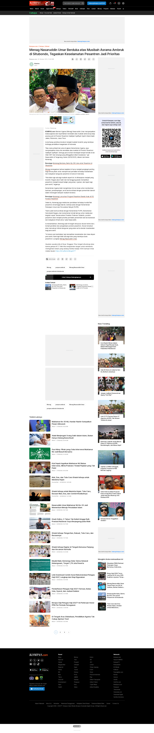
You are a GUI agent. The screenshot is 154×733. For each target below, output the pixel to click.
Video (75, 687)
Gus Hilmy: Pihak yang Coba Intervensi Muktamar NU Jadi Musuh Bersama (72, 450)
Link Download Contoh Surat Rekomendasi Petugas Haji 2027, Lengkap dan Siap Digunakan (73, 576)
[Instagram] (42, 660)
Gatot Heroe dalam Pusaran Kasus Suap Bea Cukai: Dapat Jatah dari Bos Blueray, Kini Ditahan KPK (111, 494)
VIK (91, 659)
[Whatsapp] (34, 664)
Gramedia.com (118, 692)
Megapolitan (61, 664)
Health (60, 687)
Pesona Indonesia (95, 674)
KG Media (116, 667)
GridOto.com (117, 682)
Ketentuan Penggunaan (68, 703)
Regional (60, 667)
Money (100, 8)
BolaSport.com (118, 684)
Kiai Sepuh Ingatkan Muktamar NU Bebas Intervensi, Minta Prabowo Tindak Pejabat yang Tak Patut (73, 465)
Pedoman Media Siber (98, 703)
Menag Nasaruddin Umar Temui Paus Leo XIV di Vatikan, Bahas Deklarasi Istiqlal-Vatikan (115, 585)
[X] (34, 660)
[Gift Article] (81, 59)
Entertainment (62, 682)
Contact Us (115, 703)
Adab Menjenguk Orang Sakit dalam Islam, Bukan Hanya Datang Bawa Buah (72, 437)
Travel (119, 8)
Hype (75, 667)
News (31, 8)
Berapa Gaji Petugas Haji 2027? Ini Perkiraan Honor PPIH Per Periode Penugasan (73, 604)
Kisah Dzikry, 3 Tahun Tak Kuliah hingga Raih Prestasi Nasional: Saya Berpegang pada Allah (71, 520)
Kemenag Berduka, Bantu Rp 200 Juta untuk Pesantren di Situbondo (116, 595)
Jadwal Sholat (57, 13)
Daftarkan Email (38, 689)
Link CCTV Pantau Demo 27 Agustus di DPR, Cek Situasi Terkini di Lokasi (110, 418)
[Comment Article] (89, 59)
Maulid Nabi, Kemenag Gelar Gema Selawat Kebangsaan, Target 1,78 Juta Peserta (70, 562)
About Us (49, 703)
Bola (76, 8)
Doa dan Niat (48, 13)
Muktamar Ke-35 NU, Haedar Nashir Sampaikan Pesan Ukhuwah (71, 423)
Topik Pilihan (93, 684)
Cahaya (58, 8)
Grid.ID (115, 679)
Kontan (115, 674)
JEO (91, 662)
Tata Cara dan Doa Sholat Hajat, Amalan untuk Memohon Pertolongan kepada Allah (114, 605)
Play (91, 677)
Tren (88, 8)
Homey (76, 672)
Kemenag (53, 128)
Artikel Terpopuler (95, 679)
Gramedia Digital (118, 694)
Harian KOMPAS (118, 659)
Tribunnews (117, 689)
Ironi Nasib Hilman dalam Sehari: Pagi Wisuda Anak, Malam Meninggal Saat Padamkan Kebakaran (109, 345)
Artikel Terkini (94, 682)
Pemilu (60, 669)
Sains (59, 684)
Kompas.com (33, 46)
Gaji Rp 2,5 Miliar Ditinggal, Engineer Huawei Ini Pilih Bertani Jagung (110, 468)
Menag (47, 169)
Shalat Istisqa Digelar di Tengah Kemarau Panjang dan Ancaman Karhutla (72, 548)
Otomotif (70, 8)
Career (108, 703)
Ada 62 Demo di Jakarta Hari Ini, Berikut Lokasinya (110, 371)
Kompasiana (117, 664)
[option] (57, 287)
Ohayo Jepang (94, 667)
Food (75, 674)
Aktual (41, 13)
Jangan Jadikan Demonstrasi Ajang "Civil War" (110, 394)
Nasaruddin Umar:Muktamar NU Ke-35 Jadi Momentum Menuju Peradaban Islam (70, 506)
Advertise (56, 703)
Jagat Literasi (50, 8)
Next (68, 632)
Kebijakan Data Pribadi (83, 703)
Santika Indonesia (119, 697)
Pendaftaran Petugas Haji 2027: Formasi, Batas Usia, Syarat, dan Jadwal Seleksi (71, 590)
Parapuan (76, 682)
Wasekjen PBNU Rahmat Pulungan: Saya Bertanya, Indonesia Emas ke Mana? (115, 565)
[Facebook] (30, 660)
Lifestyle (82, 8)
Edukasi (112, 8)
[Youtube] (30, 664)
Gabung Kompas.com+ (83, 41)
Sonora (116, 677)
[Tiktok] (38, 664)
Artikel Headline (94, 687)
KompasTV (117, 662)
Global (60, 662)
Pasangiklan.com (118, 672)
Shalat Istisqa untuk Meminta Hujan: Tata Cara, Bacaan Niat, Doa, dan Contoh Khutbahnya (71, 492)
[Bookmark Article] (93, 59)
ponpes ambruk (60, 267)
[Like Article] (77, 59)
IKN (59, 672)
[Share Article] (85, 59)
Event (42, 8)
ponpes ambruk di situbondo (55, 271)
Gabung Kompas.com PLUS (97, 3)
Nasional (60, 659)
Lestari (93, 9)
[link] (119, 3)
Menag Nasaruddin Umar (68, 239)
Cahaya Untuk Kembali (68, 13)
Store (91, 672)
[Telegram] (38, 660)
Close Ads (76, 726)
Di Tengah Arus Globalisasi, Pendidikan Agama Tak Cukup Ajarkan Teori (73, 618)
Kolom (37, 8)
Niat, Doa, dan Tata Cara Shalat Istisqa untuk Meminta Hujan (70, 478)
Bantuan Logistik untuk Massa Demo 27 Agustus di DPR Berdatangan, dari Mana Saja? (111, 443)
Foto (75, 684)
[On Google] (72, 59)
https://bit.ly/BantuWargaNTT (65, 251)
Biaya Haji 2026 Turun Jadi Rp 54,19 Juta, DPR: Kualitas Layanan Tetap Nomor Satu (115, 575)
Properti (106, 8)
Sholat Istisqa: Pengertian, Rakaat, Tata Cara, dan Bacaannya (72, 534)
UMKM (76, 677)
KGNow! (116, 669)
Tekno (64, 8)
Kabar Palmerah (39, 703)
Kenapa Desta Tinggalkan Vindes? (109, 519)
